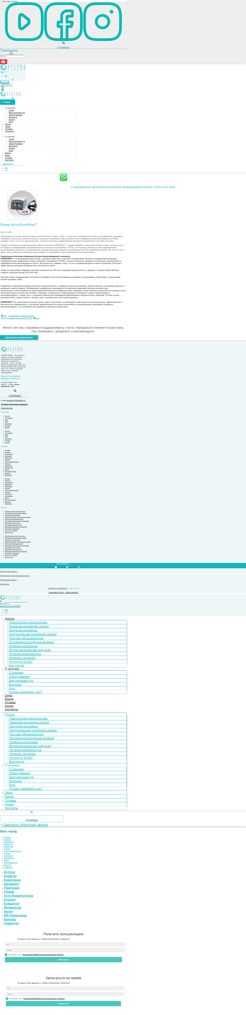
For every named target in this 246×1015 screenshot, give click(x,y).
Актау (7, 469)
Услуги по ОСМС (11, 531)
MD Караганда (10, 471)
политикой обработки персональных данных (43, 954)
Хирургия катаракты (12, 515)
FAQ (6, 422)
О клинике (8, 418)
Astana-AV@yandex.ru (16, 400)
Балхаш (7, 473)
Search (11, 54)
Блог (11, 122)
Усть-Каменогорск (12, 462)
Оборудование (15, 115)
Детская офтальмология (14, 519)
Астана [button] (14, 1)
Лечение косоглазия (12, 523)
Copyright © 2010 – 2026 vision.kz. (63, 592)
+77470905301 (63, 47)
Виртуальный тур (17, 112)
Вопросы (13, 117)
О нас (11, 110)
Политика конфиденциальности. (15, 576)
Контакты (9, 131)
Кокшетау (8, 466)
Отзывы (8, 129)
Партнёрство (7, 408)
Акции (12, 119)
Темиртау (8, 475)
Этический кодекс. (8, 580)
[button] (11, 52)
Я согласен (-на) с (36, 954)
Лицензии (4, 584)
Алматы (8, 452)
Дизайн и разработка (57, 588)
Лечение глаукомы (12, 529)
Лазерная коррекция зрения (15, 513)
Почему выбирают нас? (25, 692)
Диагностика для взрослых (15, 511)
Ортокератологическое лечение (17, 521)
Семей (7, 460)
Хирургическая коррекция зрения (18, 517)
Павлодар (8, 458)
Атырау (7, 464)
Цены (7, 126)
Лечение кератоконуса (13, 525)
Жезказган (9, 468)
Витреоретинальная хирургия (16, 527)
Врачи (8, 124)
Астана (7, 450)
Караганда (9, 454)
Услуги (7, 416)
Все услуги (9, 533)
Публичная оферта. (8, 571)
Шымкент (8, 456)
